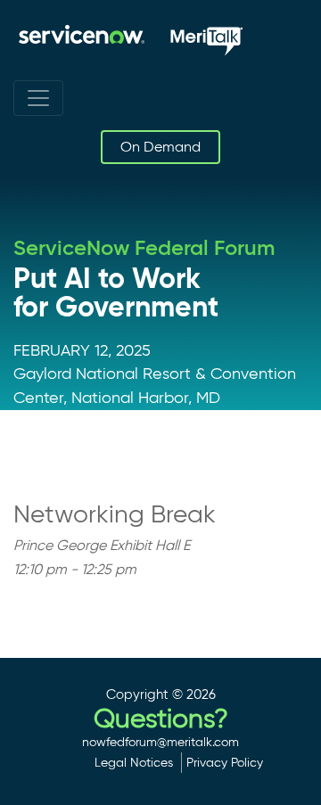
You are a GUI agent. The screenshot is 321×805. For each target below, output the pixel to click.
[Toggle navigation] (38, 98)
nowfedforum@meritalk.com (160, 742)
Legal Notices (134, 762)
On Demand (160, 146)
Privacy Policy (224, 762)
